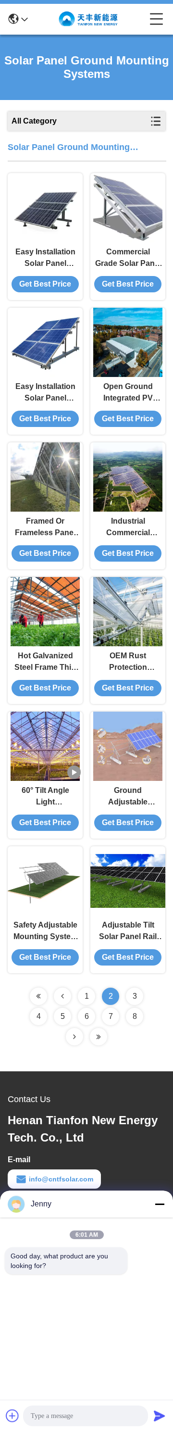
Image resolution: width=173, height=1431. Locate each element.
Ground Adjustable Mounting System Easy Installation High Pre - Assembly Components (128, 797)
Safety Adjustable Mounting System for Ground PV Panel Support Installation (45, 931)
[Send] (159, 1415)
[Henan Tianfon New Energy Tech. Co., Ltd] (89, 19)
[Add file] (12, 1415)
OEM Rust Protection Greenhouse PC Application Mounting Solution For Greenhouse (127, 662)
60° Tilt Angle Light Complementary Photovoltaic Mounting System (45, 797)
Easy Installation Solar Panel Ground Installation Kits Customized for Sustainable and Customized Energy (45, 258)
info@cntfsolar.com (61, 1179)
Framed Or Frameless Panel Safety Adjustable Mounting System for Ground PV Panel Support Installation (45, 528)
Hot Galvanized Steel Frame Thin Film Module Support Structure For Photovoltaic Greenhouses (45, 662)
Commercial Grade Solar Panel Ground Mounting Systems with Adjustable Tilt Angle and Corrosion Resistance (128, 258)
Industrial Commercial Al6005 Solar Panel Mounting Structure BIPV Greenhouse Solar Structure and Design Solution (128, 528)
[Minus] (159, 1204)
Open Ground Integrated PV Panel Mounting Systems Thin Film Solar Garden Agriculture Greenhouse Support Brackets (127, 393)
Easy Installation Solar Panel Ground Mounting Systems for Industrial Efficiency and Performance (45, 393)
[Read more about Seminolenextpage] (38, 996)
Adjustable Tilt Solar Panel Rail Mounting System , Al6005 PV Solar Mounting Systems (128, 931)
